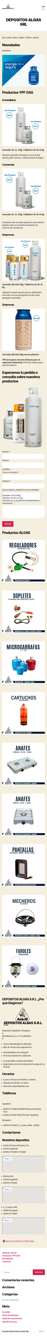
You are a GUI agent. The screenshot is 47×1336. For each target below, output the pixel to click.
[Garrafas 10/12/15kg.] (21, 495)
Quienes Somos (9, 1253)
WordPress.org (9, 1322)
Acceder (6, 1312)
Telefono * (6, 481)
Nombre (5, 460)
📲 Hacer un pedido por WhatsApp (18, 1241)
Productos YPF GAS (11, 1256)
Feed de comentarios (12, 1318)
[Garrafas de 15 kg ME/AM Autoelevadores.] (21, 500)
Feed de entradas (10, 1315)
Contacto (6, 1261)
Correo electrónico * (10, 472)
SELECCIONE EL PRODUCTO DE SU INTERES (20, 490)
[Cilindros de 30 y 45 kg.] (21, 498)
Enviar (8, 524)
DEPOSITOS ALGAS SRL (19, 1331)
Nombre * (6, 452)
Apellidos (6, 469)
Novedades (7, 1258)
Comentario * (7, 503)
